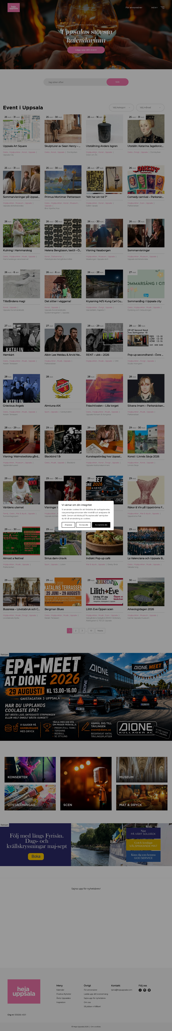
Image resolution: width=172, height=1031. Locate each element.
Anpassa (68, 525)
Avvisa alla (83, 525)
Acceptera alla (101, 525)
